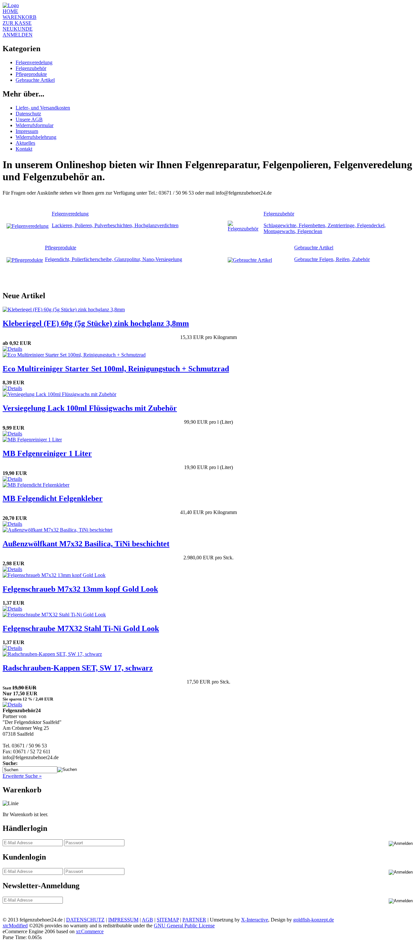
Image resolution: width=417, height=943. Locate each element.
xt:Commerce (90, 931)
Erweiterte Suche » (22, 776)
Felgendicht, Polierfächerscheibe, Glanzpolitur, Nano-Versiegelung (113, 259)
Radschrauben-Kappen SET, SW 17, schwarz (78, 668)
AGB (147, 919)
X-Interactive (254, 919)
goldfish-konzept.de (313, 919)
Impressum (27, 131)
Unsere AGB (29, 119)
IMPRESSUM (123, 919)
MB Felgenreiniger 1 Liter (47, 453)
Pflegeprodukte (31, 74)
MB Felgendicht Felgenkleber (53, 498)
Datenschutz (28, 113)
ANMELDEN (18, 34)
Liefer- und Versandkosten (43, 108)
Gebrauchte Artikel (35, 80)
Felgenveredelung (34, 62)
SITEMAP (168, 919)
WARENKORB (19, 17)
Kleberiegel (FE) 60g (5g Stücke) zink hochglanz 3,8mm (96, 323)
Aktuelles (25, 143)
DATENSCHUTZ (85, 919)
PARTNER (194, 919)
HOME (10, 11)
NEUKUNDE (18, 29)
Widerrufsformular (34, 125)
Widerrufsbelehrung (36, 137)
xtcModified (15, 925)
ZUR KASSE (17, 23)
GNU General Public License (184, 925)
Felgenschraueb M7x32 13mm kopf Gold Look (80, 589)
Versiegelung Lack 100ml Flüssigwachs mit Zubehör (90, 408)
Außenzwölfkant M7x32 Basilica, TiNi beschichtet (86, 543)
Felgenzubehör (31, 68)
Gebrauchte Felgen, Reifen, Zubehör (332, 259)
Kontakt (24, 149)
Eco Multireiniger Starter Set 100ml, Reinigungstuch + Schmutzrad (116, 368)
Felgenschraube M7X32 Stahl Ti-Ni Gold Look (81, 628)
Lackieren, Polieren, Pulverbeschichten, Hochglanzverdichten (115, 225)
